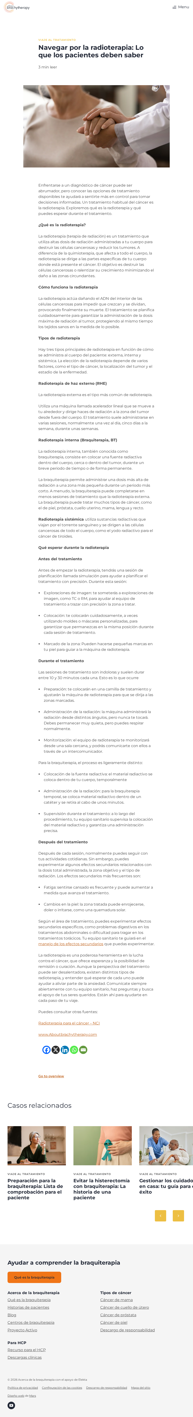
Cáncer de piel (113, 1322)
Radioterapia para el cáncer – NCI (69, 1023)
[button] (180, 7)
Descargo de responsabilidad (127, 1330)
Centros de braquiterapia (31, 1322)
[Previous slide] (160, 1216)
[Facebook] (46, 1050)
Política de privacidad (23, 1387)
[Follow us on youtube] (11, 1405)
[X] (56, 1050)
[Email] (83, 1050)
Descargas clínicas (25, 1357)
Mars (32, 1395)
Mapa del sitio (140, 1387)
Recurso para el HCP (27, 1350)
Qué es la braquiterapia (29, 1300)
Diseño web (16, 1395)
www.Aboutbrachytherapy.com (67, 1034)
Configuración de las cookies (62, 1387)
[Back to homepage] (17, 7)
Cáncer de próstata (118, 1315)
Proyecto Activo (22, 1330)
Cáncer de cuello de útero (124, 1307)
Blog (12, 1315)
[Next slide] (178, 1216)
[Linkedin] (65, 1050)
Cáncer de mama (116, 1300)
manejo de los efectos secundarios (70, 944)
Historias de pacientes (28, 1307)
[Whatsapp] (74, 1050)
